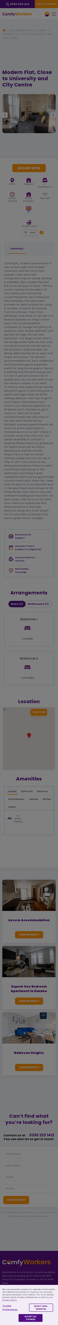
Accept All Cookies (31, 1318)
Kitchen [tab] (47, 799)
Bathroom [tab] (27, 791)
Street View (38, 712)
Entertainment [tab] (16, 799)
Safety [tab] (12, 807)
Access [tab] (12, 791)
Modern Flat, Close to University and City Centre (27, 35)
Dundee (42, 30)
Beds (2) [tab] (17, 604)
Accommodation (21, 30)
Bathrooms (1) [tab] (38, 604)
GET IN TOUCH (16, 1200)
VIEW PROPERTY (29, 935)
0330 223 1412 (41, 1135)
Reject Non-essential (41, 1307)
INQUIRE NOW (29, 168)
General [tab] (33, 799)
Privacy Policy (9, 1300)
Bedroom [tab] (42, 791)
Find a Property (46, 4)
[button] (42, 232)
